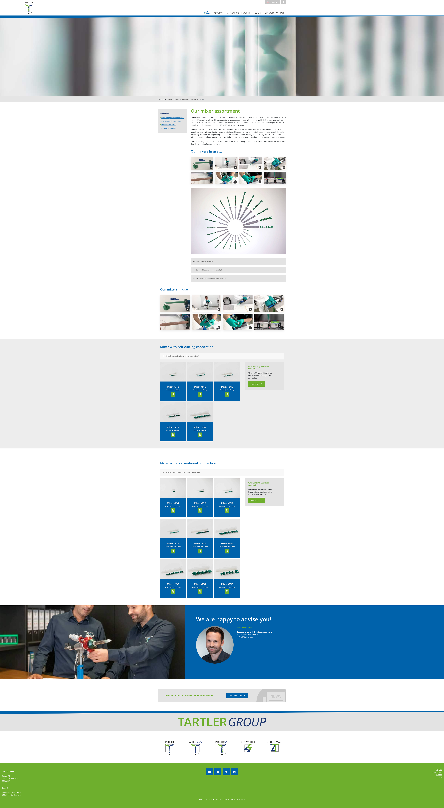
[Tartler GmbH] (29, 9)
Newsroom (269, 13)
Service (258, 13)
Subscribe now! (235, 696)
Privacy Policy (437, 772)
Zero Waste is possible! (207, 13)
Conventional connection (171, 121)
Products (245, 13)
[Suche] (283, 2)
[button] (202, 163)
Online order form (168, 125)
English (273, 2)
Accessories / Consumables (190, 99)
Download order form (169, 128)
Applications (233, 13)
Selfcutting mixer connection (172, 118)
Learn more (255, 384)
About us (218, 13)
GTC (440, 777)
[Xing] (226, 771)
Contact (280, 13)
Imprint (439, 770)
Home (170, 99)
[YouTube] (209, 771)
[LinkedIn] (234, 771)
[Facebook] (217, 771)
